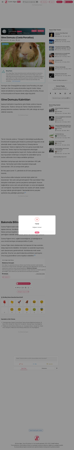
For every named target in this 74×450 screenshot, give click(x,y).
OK (37, 232)
